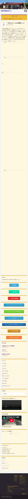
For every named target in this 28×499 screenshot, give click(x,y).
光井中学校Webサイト (6, 10)
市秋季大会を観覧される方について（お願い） (13, 18)
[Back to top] (25, 496)
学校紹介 (15, 479)
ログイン (4, 460)
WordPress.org (5, 468)
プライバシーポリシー (23, 484)
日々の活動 (4, 378)
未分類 (12, 24)
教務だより (4, 375)
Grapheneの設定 (9, 497)
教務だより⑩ (14, 16)
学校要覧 (15, 478)
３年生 (3, 368)
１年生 (3, 363)
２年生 (3, 366)
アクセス (15, 481)
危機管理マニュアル (22, 479)
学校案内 (16, 475)
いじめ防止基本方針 (22, 481)
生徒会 (3, 383)
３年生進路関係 (22, 478)
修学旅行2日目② (6, 354)
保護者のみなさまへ (22, 477)
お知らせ (4, 370)
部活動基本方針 (22, 482)
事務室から (24, 493)
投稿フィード (4, 463)
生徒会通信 (9, 490)
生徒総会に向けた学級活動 (8, 345)
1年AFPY (4, 350)
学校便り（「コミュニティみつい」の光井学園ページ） (17, 488)
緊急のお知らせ (5, 385)
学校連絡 (21, 475)
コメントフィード (5, 465)
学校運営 (15, 477)
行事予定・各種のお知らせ (12, 486)
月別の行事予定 (10, 487)
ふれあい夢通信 (10, 491)
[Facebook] (1, 1)
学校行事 (4, 373)
